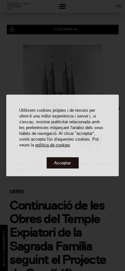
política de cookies (52, 144)
